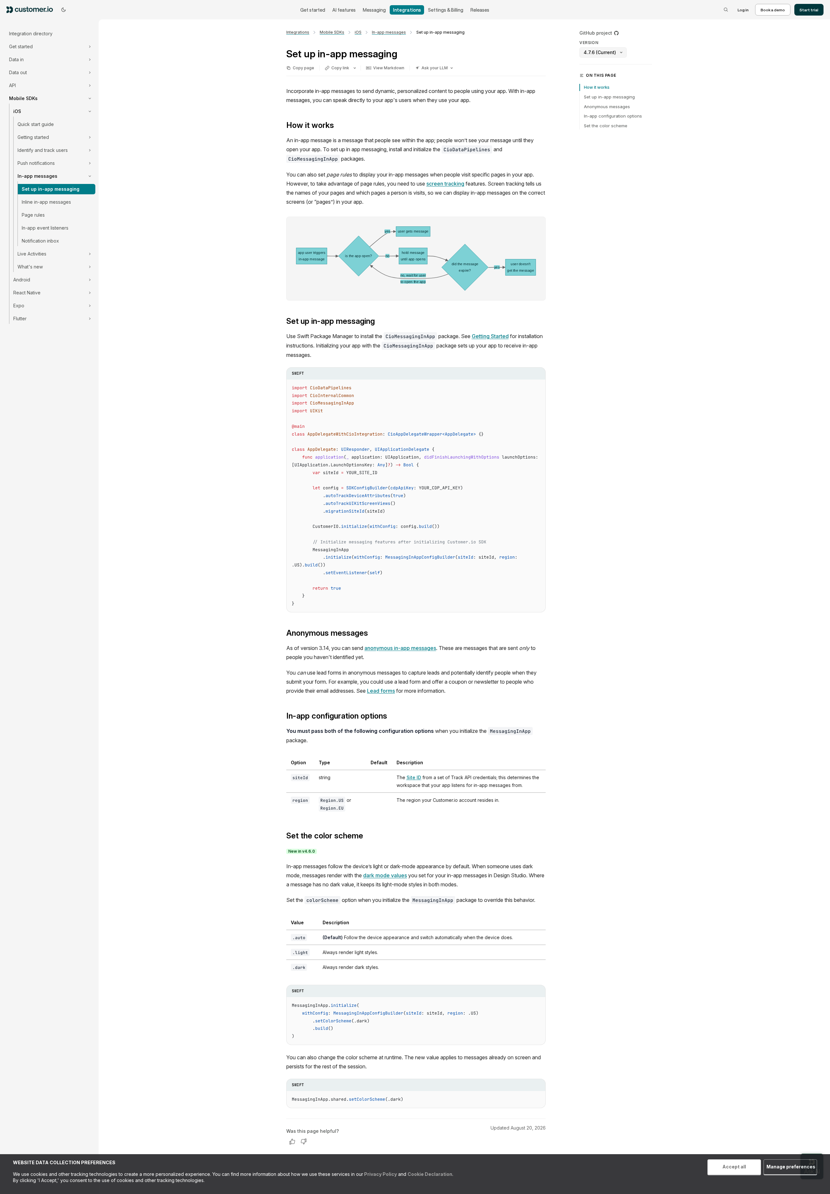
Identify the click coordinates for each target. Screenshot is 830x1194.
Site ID (414, 777)
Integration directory (31, 33)
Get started (312, 10)
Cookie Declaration (430, 1174)
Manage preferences (790, 1166)
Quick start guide (36, 124)
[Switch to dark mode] (63, 10)
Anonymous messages (607, 106)
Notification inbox (40, 241)
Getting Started (490, 336)
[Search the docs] (726, 10)
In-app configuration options (613, 116)
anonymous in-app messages (400, 648)
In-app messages (389, 32)
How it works (597, 87)
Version (588, 42)
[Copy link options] (354, 68)
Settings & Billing (445, 10)
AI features (344, 10)
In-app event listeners (45, 228)
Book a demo (773, 9)
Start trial (809, 9)
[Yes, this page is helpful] (292, 1141)
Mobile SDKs (332, 32)
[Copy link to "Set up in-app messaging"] (380, 321)
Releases (479, 10)
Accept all (734, 1166)
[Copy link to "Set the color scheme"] (368, 836)
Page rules (33, 215)
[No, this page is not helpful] (304, 1141)
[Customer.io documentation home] (31, 9)
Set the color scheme (605, 125)
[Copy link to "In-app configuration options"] (392, 716)
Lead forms (381, 691)
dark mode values (385, 875)
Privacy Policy (380, 1174)
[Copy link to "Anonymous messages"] (373, 633)
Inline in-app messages (46, 202)
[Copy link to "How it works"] (339, 126)
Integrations (407, 10)
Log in (743, 9)
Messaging (374, 10)
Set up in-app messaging (50, 189)
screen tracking (445, 183)
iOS (358, 32)
